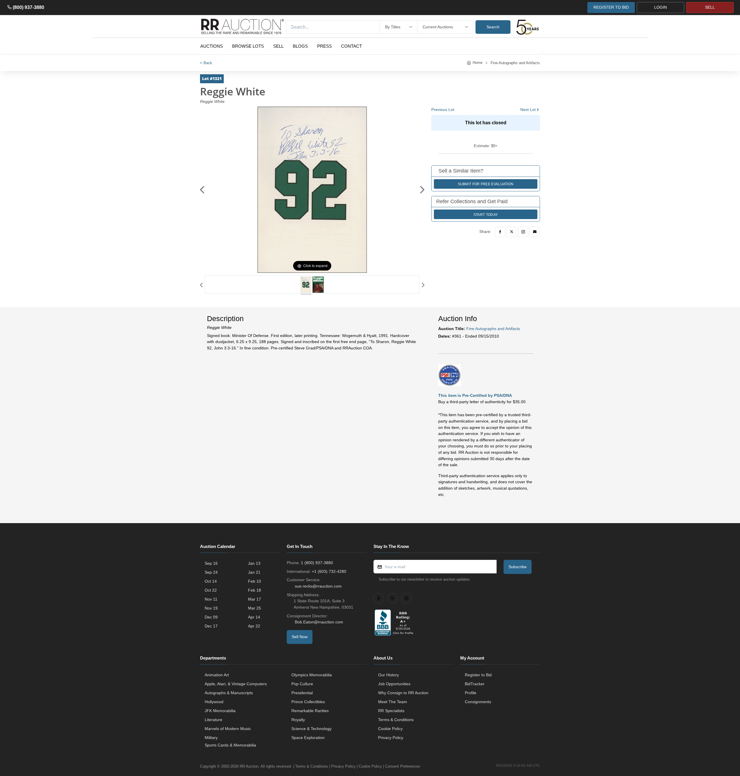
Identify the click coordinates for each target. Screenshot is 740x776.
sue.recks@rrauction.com (318, 586)
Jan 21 (254, 572)
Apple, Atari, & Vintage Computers (236, 683)
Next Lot (528, 109)
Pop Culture (302, 683)
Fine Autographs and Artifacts (515, 63)
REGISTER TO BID (611, 7)
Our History (388, 675)
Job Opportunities (394, 683)
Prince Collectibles (308, 701)
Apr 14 (254, 617)
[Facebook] (500, 232)
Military (211, 737)
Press (324, 46)
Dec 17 (211, 626)
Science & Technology (311, 728)
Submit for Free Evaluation (486, 184)
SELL (710, 7)
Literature (213, 719)
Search (493, 27)
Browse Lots (248, 46)
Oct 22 (211, 590)
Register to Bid (478, 675)
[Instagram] (523, 232)
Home (477, 62)
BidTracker (474, 683)
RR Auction (249, 766)
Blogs (300, 46)
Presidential (302, 692)
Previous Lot (442, 109)
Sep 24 (211, 572)
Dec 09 (211, 617)
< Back (206, 63)
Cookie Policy (390, 728)
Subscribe (517, 566)
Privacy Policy (390, 737)
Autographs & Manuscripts (229, 692)
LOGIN (660, 7)
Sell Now (300, 636)
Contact (351, 46)
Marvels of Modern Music (228, 728)
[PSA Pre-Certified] (449, 375)
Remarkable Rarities (310, 710)
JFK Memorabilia (220, 710)
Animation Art (217, 675)
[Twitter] (511, 232)
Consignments (478, 701)
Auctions (211, 46)
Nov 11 (211, 599)
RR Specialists (391, 710)
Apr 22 (254, 626)
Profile (470, 692)
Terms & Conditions (396, 719)
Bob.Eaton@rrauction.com (319, 622)
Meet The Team (392, 701)
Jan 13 (254, 563)
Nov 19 (211, 608)
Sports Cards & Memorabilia (230, 745)
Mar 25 (254, 608)
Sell (278, 46)
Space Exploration (308, 737)
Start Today (485, 215)
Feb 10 (254, 581)
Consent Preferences (402, 766)
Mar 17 (254, 599)
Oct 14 (211, 581)
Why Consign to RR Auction (403, 692)
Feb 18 (254, 590)
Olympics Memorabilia (311, 675)
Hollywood (214, 701)
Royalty (298, 719)
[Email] (535, 232)
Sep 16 (211, 563)
